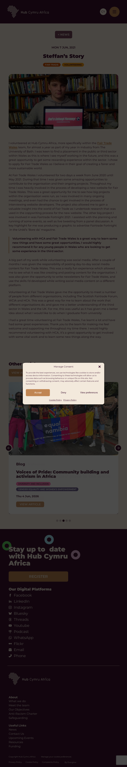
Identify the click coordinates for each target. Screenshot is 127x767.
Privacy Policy (70, 400)
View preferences (89, 392)
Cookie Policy (55, 400)
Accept (38, 392)
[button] (99, 366)
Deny (63, 392)
